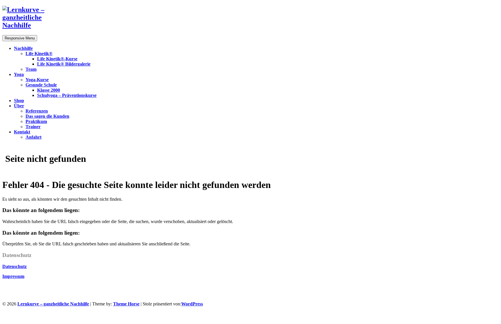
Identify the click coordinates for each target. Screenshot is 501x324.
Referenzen (37, 110)
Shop (19, 100)
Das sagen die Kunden (47, 116)
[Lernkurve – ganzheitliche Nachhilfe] (31, 25)
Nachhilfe (23, 48)
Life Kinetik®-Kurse (57, 58)
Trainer (33, 126)
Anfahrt (33, 137)
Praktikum (36, 121)
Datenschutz (14, 266)
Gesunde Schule (41, 84)
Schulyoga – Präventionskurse (67, 95)
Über (19, 105)
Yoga (19, 74)
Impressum (13, 276)
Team (31, 69)
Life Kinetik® (39, 53)
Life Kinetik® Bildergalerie (63, 63)
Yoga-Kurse (37, 79)
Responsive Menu (20, 38)
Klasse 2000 (48, 90)
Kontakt (22, 131)
